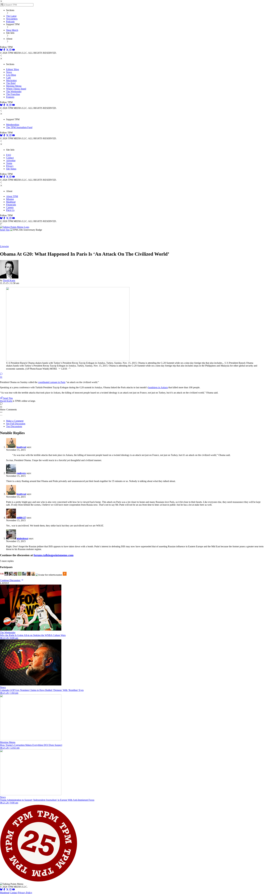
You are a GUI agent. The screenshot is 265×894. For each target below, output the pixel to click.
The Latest (11, 16)
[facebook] (4, 50)
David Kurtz (9, 280)
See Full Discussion (15, 423)
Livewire (4, 246)
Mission (10, 199)
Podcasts (10, 21)
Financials (11, 204)
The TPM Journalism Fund (19, 127)
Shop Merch (12, 30)
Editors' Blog (12, 69)
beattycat (21, 447)
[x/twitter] (7, 50)
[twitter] (7, 889)
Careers (9, 207)
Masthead (10, 202)
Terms (9, 163)
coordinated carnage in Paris (51, 382)
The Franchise (13, 94)
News (9, 72)
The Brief (10, 83)
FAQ (8, 155)
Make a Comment (14, 421)
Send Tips (5, 229)
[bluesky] (1, 50)
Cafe (8, 77)
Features (10, 97)
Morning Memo (13, 86)
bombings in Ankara (158, 387)
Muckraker (11, 80)
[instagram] (10, 50)
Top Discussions (14, 426)
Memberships (12, 124)
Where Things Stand (16, 88)
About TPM (12, 196)
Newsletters (11, 18)
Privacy (9, 166)
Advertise (10, 160)
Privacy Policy (25, 892)
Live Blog (11, 75)
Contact (10, 157)
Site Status (11, 168)
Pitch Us (10, 210)
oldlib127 (21, 517)
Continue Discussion (10, 580)
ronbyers (21, 473)
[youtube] (13, 50)
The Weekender (13, 91)
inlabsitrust (22, 538)
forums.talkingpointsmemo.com (53, 555)
